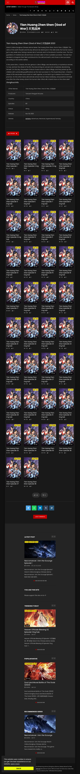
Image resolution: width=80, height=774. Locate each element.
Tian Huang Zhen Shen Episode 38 (30, 483)
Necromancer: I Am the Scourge (38, 735)
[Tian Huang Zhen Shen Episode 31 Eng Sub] (48, 399)
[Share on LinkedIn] (40, 508)
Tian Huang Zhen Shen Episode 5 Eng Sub (12, 201)
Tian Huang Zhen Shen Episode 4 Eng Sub (65, 166)
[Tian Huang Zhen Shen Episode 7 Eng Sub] (48, 186)
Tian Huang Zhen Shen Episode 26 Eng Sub (30, 379)
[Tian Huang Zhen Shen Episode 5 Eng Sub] (13, 186)
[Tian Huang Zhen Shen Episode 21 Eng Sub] (13, 328)
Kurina (24, 32)
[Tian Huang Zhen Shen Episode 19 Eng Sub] (48, 293)
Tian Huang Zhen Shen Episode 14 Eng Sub (30, 272)
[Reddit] (58, 11)
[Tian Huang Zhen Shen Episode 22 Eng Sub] (31, 328)
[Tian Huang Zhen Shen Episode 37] (13, 468)
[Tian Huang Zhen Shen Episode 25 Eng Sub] (13, 364)
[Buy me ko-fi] (61, 11)
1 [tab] (34, 580)
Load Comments (40, 517)
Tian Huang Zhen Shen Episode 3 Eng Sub (48, 166)
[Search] (72, 2)
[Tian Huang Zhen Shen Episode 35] (48, 435)
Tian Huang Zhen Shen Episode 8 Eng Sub (65, 201)
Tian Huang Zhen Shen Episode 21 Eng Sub (12, 344)
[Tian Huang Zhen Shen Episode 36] (66, 435)
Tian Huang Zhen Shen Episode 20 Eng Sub (65, 308)
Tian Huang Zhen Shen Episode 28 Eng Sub (65, 379)
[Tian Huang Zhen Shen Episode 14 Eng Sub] (31, 257)
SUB (37, 542)
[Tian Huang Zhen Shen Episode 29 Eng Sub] (13, 399)
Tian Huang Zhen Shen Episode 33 (12, 449)
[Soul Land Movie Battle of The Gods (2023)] (40, 671)
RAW (19, 425)
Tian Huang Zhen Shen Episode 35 (47, 449)
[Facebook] (30, 11)
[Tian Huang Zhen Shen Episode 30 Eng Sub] (31, 399)
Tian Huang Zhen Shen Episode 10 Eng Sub (30, 237)
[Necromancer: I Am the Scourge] (40, 724)
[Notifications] (65, 11)
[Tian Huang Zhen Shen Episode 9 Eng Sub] (13, 221)
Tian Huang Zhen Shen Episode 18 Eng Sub (30, 308)
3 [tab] (38, 580)
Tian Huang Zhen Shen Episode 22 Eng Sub (30, 344)
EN (16, 141)
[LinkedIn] (38, 11)
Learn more (15, 764)
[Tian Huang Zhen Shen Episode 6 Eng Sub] (31, 186)
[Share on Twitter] (28, 508)
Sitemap (37, 769)
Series (14, 15)
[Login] (69, 11)
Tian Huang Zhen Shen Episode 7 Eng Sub (47, 201)
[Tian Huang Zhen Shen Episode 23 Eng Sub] (48, 328)
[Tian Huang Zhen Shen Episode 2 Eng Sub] (31, 150)
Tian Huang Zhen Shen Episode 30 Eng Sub (30, 415)
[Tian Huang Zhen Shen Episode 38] (31, 468)
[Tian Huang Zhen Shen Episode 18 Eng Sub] (31, 293)
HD (19, 141)
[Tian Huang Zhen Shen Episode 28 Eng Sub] (66, 364)
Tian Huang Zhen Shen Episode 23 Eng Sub (47, 344)
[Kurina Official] (40, 2)
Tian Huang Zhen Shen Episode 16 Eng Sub (65, 272)
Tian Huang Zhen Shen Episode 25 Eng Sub (12, 379)
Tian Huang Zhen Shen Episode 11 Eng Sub (47, 237)
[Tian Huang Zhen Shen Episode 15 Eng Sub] (48, 257)
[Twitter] (34, 11)
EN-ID (26, 542)
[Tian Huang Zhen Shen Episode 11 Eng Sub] (48, 221)
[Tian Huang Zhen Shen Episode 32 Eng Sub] (66, 399)
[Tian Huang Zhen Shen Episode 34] (31, 435)
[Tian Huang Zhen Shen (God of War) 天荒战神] (12, 28)
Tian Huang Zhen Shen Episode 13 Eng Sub (12, 272)
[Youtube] (50, 11)
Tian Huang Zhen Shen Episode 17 (12, 307)
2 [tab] (36, 580)
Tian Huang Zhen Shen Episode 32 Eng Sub (65, 415)
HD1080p (32, 542)
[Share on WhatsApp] (34, 508)
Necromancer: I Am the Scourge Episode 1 (38, 561)
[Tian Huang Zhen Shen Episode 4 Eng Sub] (66, 150)
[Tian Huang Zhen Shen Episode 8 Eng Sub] (66, 186)
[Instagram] (54, 11)
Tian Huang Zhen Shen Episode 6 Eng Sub (30, 201)
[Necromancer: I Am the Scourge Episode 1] (40, 549)
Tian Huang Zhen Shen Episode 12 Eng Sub (65, 237)
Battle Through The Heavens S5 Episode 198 (28, 7)
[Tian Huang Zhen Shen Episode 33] (13, 435)
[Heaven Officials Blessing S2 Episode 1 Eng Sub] (40, 618)
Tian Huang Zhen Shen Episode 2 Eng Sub (31, 166)
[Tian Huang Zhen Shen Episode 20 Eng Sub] (66, 293)
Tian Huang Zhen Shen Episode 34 (30, 449)
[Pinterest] (42, 11)
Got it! (18, 768)
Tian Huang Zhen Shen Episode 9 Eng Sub (13, 237)
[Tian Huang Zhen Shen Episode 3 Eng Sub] (48, 150)
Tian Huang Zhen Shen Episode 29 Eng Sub (12, 415)
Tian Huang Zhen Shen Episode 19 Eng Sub (47, 308)
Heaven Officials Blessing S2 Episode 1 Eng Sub (36, 630)
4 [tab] (41, 649)
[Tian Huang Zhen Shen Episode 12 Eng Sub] (66, 221)
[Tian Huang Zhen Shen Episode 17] (13, 293)
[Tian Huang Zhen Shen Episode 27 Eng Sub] (48, 364)
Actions (28, 119)
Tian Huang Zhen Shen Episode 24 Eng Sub (65, 344)
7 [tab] (45, 580)
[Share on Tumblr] (45, 508)
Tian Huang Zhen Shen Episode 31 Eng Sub (47, 415)
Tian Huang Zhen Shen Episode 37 (12, 483)
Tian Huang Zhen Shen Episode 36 (65, 449)
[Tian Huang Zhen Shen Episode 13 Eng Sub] (13, 257)
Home (8, 15)
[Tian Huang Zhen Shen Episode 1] (13, 150)
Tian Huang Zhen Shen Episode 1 (12, 165)
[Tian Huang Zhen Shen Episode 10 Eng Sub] (31, 221)
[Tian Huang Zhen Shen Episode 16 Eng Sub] (66, 257)
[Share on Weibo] (51, 508)
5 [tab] (41, 580)
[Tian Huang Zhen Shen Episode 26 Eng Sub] (31, 364)
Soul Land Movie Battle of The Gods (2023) (39, 683)
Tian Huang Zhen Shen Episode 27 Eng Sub (47, 379)
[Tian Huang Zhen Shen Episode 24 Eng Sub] (66, 328)
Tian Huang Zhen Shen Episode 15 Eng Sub (47, 272)
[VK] (46, 11)
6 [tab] (43, 580)
